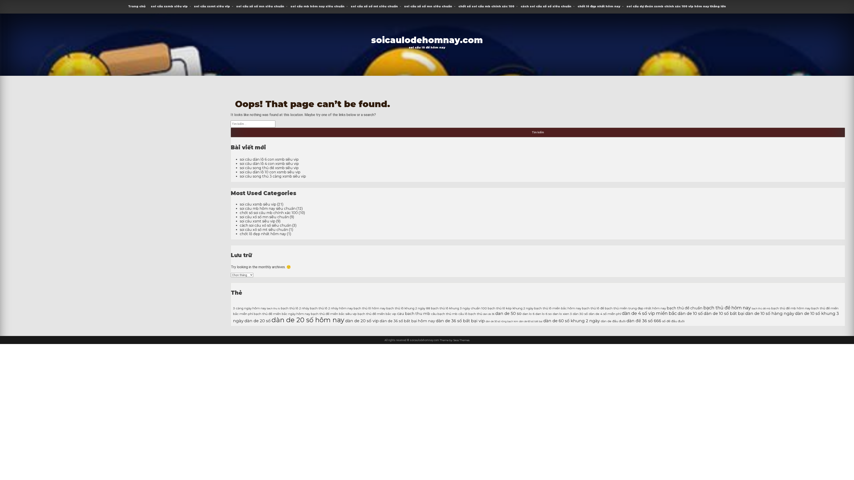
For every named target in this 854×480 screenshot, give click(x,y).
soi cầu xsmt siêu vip (212, 6)
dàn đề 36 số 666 (643, 320)
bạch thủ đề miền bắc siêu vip (334, 314)
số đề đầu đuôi (673, 321)
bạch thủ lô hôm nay (369, 308)
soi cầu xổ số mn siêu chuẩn (260, 6)
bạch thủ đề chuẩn (685, 308)
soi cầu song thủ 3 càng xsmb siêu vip (273, 176)
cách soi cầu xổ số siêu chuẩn (546, 6)
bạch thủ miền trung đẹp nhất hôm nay (635, 308)
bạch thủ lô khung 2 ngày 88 (408, 308)
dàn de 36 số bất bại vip (460, 320)
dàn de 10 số (690, 313)
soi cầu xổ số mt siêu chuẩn (374, 6)
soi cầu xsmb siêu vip (169, 6)
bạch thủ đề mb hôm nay (790, 308)
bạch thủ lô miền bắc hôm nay (557, 308)
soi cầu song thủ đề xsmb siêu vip (269, 168)
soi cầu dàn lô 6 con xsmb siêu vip (269, 159)
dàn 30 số (580, 314)
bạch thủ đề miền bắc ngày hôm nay (282, 314)
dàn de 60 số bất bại (530, 321)
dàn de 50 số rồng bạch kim (502, 321)
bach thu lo (273, 308)
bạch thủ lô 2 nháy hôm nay (331, 308)
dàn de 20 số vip (362, 320)
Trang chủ (136, 6)
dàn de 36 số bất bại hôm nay (407, 321)
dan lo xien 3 (562, 314)
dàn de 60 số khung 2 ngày (571, 320)
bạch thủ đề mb (761, 308)
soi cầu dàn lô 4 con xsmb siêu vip (269, 164)
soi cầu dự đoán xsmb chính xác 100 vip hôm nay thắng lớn (676, 6)
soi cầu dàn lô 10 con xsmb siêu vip (270, 172)
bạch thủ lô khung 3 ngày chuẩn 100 (459, 308)
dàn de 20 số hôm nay (308, 320)
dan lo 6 (528, 314)
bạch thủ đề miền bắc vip (377, 314)
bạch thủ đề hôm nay (727, 307)
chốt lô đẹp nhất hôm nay (599, 6)
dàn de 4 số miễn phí (605, 314)
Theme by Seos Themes (454, 340)
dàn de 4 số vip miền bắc (649, 313)
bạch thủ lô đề (593, 308)
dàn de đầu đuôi (613, 321)
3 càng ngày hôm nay (249, 308)
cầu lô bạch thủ (470, 314)
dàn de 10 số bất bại (724, 313)
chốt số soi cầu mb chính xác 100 (486, 6)
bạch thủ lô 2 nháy (295, 308)
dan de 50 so (508, 313)
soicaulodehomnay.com (427, 40)
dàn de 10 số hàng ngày (769, 313)
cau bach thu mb (413, 313)
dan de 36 (488, 314)
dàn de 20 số (257, 320)
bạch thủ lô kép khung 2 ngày (510, 308)
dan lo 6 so (543, 314)
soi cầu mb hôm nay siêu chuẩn (317, 6)
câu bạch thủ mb (444, 314)
